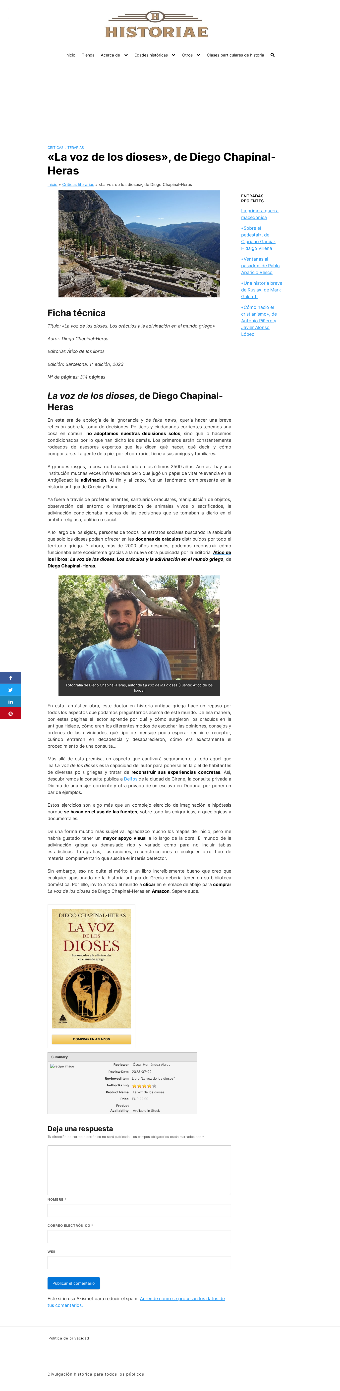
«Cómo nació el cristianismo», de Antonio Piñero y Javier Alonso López (259, 321)
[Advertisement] (170, 99)
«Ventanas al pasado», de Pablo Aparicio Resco (260, 265)
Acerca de (110, 55)
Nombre (57, 1199)
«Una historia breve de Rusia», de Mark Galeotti (261, 289)
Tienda (88, 55)
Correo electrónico (70, 1225)
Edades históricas (151, 55)
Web (52, 1252)
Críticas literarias (66, 147)
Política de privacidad (69, 1338)
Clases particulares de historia (235, 55)
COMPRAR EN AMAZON (91, 1039)
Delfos (130, 778)
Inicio (70, 55)
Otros (187, 55)
